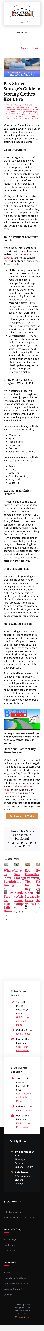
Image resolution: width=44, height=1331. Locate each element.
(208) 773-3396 (24, 1033)
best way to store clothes (20, 107)
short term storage (17, 116)
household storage (17, 111)
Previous (26, 48)
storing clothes (9, 118)
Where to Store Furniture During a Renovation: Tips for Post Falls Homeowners (13, 890)
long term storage (15, 114)
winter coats (33, 118)
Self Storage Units (20, 105)
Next (35, 48)
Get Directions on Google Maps (23, 1020)
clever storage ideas (23, 109)
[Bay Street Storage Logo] (22, 5)
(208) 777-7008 (24, 1110)
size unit (14, 792)
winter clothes (21, 118)
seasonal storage (29, 114)
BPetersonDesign (22, 1317)
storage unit (30, 116)
